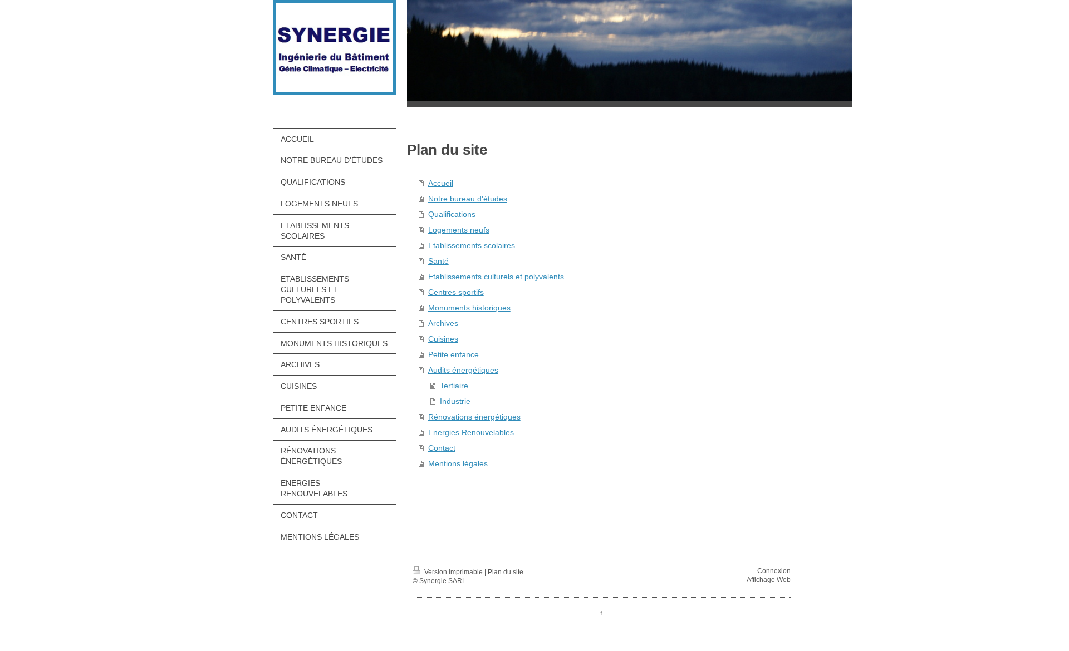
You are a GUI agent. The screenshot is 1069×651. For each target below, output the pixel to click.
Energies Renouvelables (471, 432)
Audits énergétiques (463, 370)
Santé (438, 261)
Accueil (440, 183)
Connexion (774, 571)
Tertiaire (454, 385)
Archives (443, 323)
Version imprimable (453, 572)
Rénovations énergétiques (474, 416)
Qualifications (451, 214)
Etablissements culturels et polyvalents (496, 276)
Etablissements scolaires (471, 245)
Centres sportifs (456, 292)
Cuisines (443, 338)
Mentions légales (458, 463)
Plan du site (505, 572)
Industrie (455, 401)
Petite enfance (453, 354)
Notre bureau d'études (467, 198)
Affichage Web (769, 580)
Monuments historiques (469, 307)
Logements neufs (458, 229)
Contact (441, 447)
